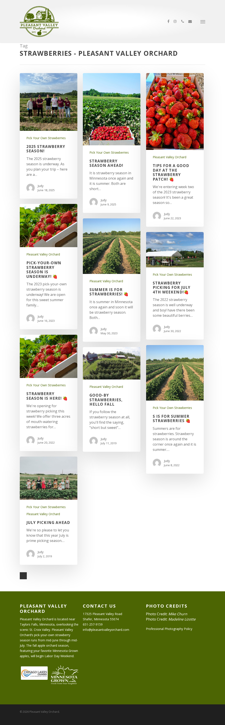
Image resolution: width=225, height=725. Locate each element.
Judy (41, 186)
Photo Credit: (166, 614)
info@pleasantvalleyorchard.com (106, 630)
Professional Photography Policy (169, 629)
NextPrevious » (23, 575)
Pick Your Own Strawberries (46, 138)
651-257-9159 (93, 624)
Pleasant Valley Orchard (169, 157)
